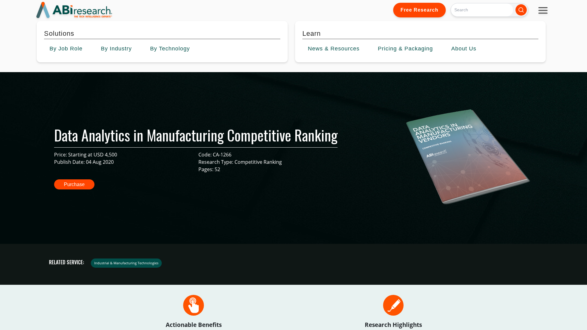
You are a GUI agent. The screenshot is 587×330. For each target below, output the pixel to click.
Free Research (419, 10)
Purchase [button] (74, 184)
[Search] (521, 10)
